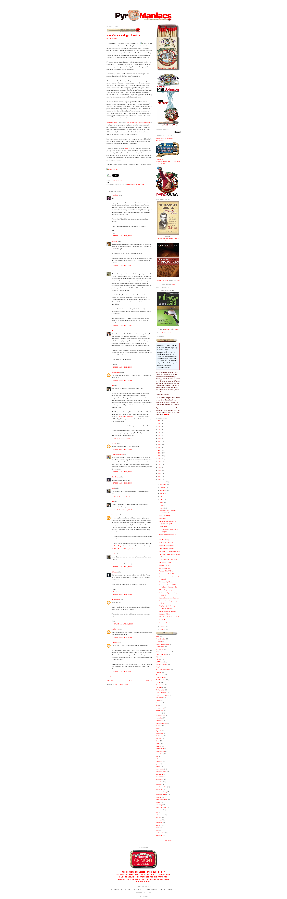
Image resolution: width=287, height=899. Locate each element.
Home (130, 680)
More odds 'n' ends (165, 562)
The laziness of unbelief (166, 548)
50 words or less (160, 639)
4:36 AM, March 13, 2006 (122, 438)
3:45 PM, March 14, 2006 (122, 594)
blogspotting (160, 708)
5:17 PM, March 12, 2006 (122, 236)
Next (157, 667)
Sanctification (160, 685)
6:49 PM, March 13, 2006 (122, 472)
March (162, 508)
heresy (158, 766)
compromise (159, 720)
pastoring (159, 797)
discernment (159, 733)
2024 (160, 427)
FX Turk (114, 443)
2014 (160, 456)
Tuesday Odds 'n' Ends (166, 571)
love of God (159, 782)
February (163, 626)
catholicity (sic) (160, 715)
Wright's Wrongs (164, 540)
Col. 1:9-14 (115, 591)
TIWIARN (159, 687)
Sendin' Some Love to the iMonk (169, 598)
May (161, 502)
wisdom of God (160, 833)
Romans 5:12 (122, 416)
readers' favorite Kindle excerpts (170, 333)
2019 (160, 441)
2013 (160, 459)
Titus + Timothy (161, 692)
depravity (159, 731)
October (162, 488)
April (161, 505)
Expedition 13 (163, 518)
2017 (160, 447)
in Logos (175, 329)
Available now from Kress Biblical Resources (168, 240)
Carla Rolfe (115, 195)
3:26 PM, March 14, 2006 (122, 567)
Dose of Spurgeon (161, 654)
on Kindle (167, 329)
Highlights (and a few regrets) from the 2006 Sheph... (169, 607)
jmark (113, 488)
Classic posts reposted (162, 644)
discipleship (159, 736)
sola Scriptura (160, 815)
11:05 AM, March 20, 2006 (122, 624)
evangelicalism (160, 751)
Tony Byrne (115, 515)
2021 (160, 435)
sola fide (158, 817)
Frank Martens (116, 599)
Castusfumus (115, 271)
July (161, 496)
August (162, 493)
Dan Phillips (159, 649)
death (157, 728)
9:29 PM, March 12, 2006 (122, 380)
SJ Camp (114, 572)
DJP (113, 385)
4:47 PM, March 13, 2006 (122, 449)
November (163, 485)
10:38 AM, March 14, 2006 (122, 549)
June (161, 499)
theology (158, 825)
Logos (173, 284)
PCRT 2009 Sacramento (163, 670)
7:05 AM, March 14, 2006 (122, 510)
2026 (160, 421)
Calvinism (159, 641)
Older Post (149, 680)
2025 (160, 424)
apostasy (158, 700)
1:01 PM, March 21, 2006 (122, 637)
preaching (159, 805)
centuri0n (159, 718)
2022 (160, 433)
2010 (160, 467)
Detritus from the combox (163, 652)
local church (159, 779)
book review (159, 710)
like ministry (160, 777)
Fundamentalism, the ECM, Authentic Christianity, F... (168, 586)
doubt (157, 741)
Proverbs (158, 682)
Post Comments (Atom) (122, 684)
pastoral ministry (161, 794)
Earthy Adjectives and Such (167, 611)
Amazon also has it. (162, 280)
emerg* (158, 743)
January (162, 629)
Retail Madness (164, 620)
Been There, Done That (166, 543)
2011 (160, 465)
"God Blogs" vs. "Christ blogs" (168, 559)
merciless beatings (161, 787)
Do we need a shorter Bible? (167, 574)
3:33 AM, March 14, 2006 (122, 496)
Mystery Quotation (161, 664)
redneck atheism (161, 807)
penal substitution (161, 799)
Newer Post (110, 680)
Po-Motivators (160, 677)
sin (157, 812)
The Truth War (160, 690)
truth (157, 828)
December (163, 482)
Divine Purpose (118, 546)
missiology (159, 789)
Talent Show (163, 527)
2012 (160, 462)
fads (157, 756)
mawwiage (159, 784)
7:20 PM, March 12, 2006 (122, 266)
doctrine (158, 738)
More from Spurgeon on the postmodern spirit (167, 522)
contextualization (161, 723)
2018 (160, 444)
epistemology (160, 749)
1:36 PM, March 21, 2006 (122, 672)
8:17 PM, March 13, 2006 (122, 483)
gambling (159, 761)
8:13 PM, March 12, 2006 (122, 367)
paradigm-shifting (161, 792)
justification (159, 774)
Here (126, 148)
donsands (114, 241)
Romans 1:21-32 (164, 565)
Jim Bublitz (115, 629)
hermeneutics (160, 769)
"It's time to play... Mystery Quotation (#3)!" (167, 512)
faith (157, 759)
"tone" (158, 636)
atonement (159, 703)
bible (157, 705)
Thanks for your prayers (166, 590)
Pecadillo (159, 672)
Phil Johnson (117, 181)
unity (157, 830)
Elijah (158, 657)
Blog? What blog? (165, 516)
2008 (160, 473)
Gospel (158, 659)
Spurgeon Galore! (164, 614)
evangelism (159, 754)
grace (157, 764)
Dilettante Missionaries (166, 545)
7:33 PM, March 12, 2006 (122, 326)
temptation (159, 822)
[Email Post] (108, 182)
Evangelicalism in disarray (167, 623)
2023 (160, 430)
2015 (160, 453)
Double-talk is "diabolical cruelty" (169, 551)
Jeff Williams (160, 662)
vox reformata (116, 372)
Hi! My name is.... (164, 568)
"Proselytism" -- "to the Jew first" (169, 617)
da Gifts (158, 726)
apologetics (159, 698)
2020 (160, 438)
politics (158, 802)
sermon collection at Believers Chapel (138, 123)
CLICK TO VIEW (168, 840)
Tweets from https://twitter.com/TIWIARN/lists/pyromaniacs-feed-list (168, 161)
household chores (161, 771)
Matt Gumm (115, 477)
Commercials (160, 647)
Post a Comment (111, 677)
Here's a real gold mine (123, 35)
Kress (178, 280)
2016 (160, 450)
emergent (158, 746)
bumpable (159, 713)
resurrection (159, 810)
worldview (159, 835)
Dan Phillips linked (112, 123)
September (163, 490)
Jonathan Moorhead (118, 454)
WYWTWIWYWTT (162, 695)
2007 (160, 476)
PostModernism (160, 680)
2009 (160, 470)
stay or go (159, 820)
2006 (160, 479)
